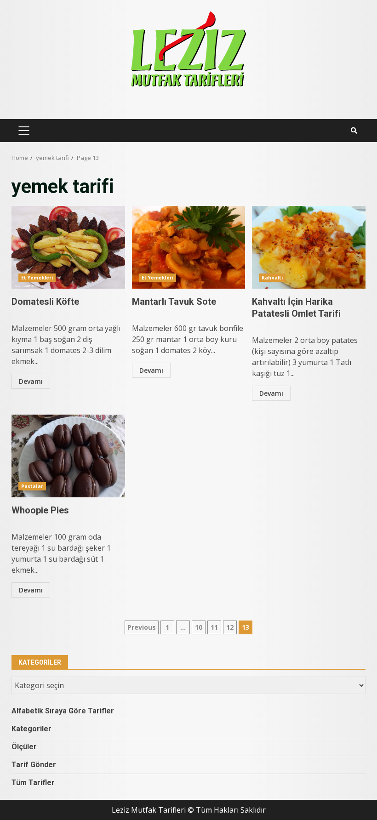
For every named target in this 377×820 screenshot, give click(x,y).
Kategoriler (31, 728)
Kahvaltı (272, 277)
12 (230, 627)
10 (198, 627)
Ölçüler (24, 746)
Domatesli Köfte (68, 247)
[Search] (354, 130)
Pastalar (32, 486)
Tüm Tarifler (33, 782)
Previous (141, 627)
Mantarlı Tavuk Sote (189, 247)
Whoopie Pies (68, 456)
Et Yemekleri (37, 277)
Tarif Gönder (33, 764)
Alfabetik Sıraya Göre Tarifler (62, 710)
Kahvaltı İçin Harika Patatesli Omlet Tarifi (309, 247)
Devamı (31, 381)
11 (214, 627)
